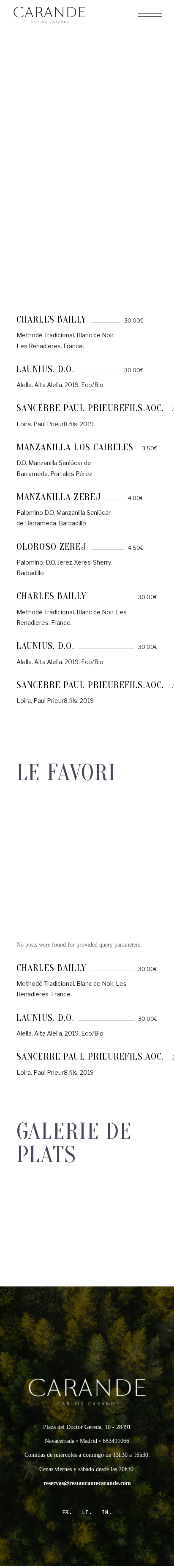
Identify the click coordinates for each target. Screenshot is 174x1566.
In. (107, 1512)
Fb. (67, 1512)
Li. (87, 1512)
